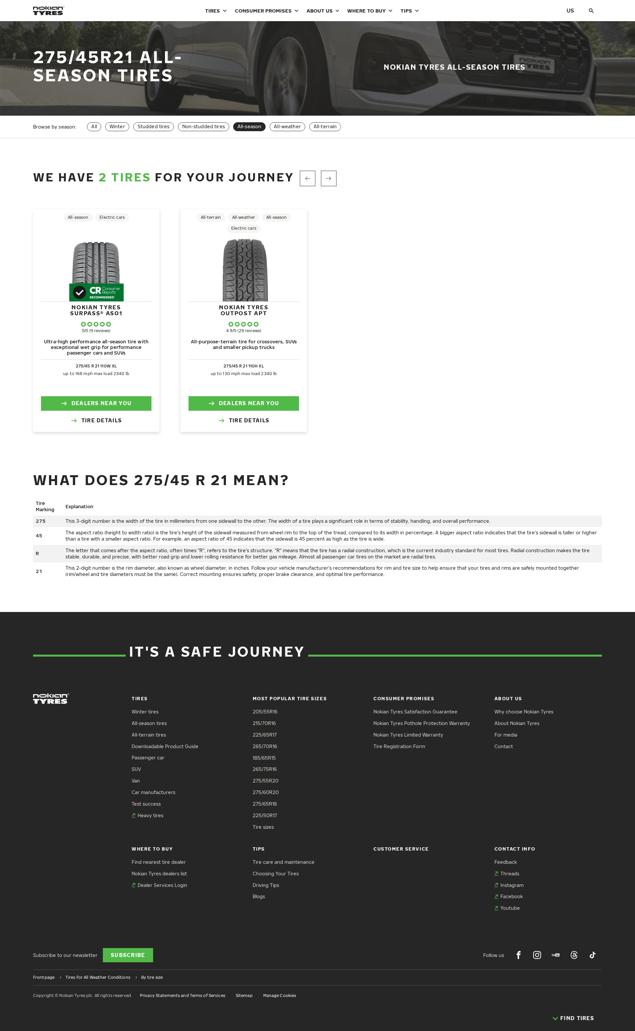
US (570, 10)
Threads (509, 873)
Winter (117, 126)
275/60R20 (266, 792)
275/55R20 (265, 780)
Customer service (401, 849)
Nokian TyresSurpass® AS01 (96, 310)
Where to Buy (366, 11)
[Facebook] (518, 955)
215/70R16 (264, 723)
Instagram (512, 885)
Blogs (259, 896)
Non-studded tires (203, 126)
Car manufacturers (153, 792)
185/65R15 (264, 758)
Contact (503, 746)
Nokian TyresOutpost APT (243, 310)
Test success (146, 804)
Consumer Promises (263, 11)
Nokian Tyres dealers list (159, 873)
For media (505, 735)
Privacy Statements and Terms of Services (182, 995)
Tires (212, 11)
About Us (320, 11)
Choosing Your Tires (276, 873)
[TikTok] (592, 955)
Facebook (511, 896)
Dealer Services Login (162, 885)
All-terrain (325, 126)
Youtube (510, 908)
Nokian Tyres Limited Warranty (408, 735)
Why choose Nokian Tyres (523, 711)
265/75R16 (265, 769)
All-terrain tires (149, 735)
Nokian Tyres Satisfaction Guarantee (415, 711)
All (94, 126)
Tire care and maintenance (284, 862)
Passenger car (148, 757)
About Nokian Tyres (516, 723)
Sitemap (244, 995)
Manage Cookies (279, 995)
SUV (136, 769)
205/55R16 (265, 711)
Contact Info (514, 849)
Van (136, 780)
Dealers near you (101, 403)
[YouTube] (555, 955)
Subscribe (128, 955)
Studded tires (154, 126)
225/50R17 (265, 815)
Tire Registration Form (399, 746)
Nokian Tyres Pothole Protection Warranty (421, 723)
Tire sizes (263, 827)
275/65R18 (265, 804)
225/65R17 (265, 735)
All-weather (287, 126)
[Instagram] (537, 955)
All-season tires (149, 723)
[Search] (591, 10)
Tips (406, 11)
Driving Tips (266, 885)
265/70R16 (265, 746)
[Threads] (574, 955)
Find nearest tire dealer (159, 862)
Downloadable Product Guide (165, 746)
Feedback (505, 862)
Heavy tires (150, 815)
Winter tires (145, 711)
